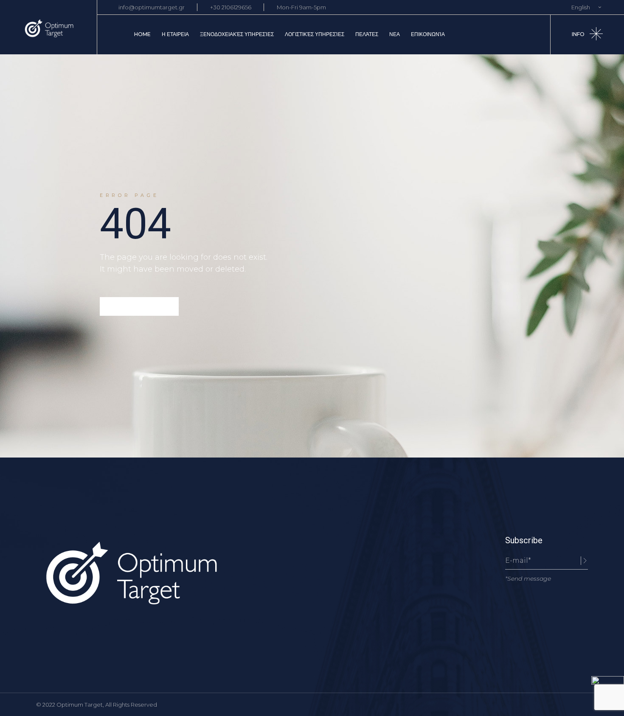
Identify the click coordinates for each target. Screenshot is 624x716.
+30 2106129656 (230, 7)
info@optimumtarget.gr (151, 7)
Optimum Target (79, 704)
